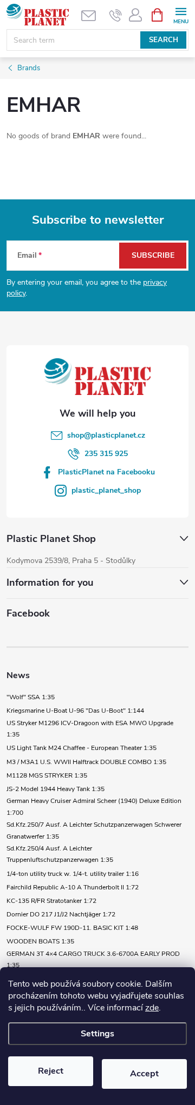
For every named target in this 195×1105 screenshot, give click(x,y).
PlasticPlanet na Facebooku (106, 472)
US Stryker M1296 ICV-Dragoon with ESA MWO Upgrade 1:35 (89, 729)
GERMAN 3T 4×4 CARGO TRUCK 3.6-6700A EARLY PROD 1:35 (93, 959)
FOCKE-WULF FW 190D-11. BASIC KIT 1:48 (72, 927)
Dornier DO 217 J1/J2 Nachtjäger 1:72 (60, 914)
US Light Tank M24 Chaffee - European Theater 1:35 (81, 748)
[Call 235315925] (115, 15)
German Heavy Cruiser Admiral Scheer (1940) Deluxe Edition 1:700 (93, 806)
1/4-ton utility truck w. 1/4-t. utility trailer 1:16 (72, 873)
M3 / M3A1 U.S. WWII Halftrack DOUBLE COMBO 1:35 (86, 762)
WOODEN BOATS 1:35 (40, 941)
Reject (50, 1071)
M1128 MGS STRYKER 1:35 (46, 775)
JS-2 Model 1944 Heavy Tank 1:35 (55, 789)
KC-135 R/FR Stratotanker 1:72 (51, 900)
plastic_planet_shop (106, 490)
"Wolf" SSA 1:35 (30, 697)
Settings (97, 1034)
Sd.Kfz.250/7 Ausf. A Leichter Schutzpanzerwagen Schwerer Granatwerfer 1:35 (93, 830)
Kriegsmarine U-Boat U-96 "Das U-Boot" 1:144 (75, 710)
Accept (144, 1074)
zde (152, 1008)
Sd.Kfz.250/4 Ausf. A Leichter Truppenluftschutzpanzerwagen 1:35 (59, 854)
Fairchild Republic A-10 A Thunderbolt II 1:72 (72, 887)
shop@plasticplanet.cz (106, 435)
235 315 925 (106, 453)
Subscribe (153, 255)
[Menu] (180, 14)
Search (163, 40)
